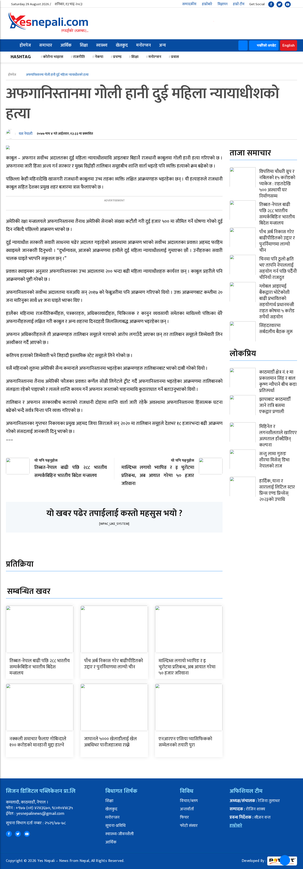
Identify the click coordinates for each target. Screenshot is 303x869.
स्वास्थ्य (101, 45)
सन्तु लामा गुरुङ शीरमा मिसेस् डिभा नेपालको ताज (274, 460)
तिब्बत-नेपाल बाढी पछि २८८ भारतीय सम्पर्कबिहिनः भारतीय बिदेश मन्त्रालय (39, 667)
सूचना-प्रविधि (115, 825)
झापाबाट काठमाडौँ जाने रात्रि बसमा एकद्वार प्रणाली (274, 405)
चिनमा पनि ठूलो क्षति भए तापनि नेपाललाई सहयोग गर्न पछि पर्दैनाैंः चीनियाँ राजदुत (278, 268)
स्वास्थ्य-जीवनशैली (119, 834)
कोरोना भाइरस (53, 57)
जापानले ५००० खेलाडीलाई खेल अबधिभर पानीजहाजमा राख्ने (110, 742)
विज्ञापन (222, 4)
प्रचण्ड (117, 57)
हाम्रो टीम (239, 4)
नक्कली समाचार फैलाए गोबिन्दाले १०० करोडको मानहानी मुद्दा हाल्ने (37, 742)
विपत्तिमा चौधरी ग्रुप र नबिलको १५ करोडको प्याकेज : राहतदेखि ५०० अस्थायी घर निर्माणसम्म (277, 184)
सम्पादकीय (189, 4)
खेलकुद (122, 45)
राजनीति (79, 57)
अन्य (162, 45)
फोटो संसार (189, 825)
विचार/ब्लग (189, 800)
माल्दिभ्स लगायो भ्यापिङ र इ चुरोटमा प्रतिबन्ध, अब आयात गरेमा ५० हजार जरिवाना (187, 667)
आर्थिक (65, 45)
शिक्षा (84, 45)
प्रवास (175, 57)
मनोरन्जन (143, 45)
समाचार (45, 45)
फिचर (184, 817)
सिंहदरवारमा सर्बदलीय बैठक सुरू (276, 329)
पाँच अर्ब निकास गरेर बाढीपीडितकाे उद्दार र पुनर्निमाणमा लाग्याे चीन (113, 664)
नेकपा (99, 57)
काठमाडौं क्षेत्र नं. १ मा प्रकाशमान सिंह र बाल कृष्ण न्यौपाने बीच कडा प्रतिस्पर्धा (278, 381)
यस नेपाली (25, 134)
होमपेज (25, 45)
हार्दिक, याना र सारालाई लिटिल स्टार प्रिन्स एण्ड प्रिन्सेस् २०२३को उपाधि (277, 490)
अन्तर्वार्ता (187, 809)
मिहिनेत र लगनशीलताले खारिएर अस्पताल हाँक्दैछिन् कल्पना (278, 436)
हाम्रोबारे (207, 4)
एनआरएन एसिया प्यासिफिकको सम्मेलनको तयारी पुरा (185, 742)
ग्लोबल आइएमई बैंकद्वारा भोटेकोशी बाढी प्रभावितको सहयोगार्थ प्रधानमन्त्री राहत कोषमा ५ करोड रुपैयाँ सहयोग (276, 301)
